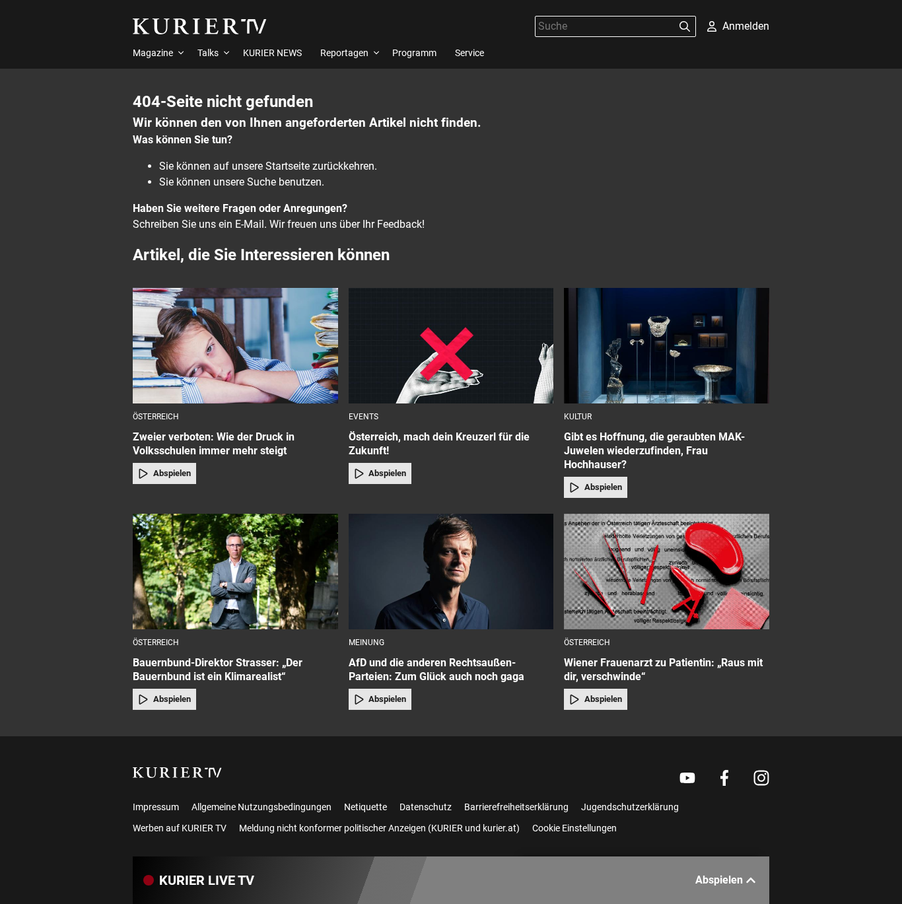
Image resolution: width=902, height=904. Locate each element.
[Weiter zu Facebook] (724, 778)
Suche (261, 182)
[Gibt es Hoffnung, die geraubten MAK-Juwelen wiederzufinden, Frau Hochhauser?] (666, 345)
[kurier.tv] (177, 772)
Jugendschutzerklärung (630, 807)
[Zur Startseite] (200, 26)
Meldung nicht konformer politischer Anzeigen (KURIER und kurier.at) (379, 828)
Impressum (156, 807)
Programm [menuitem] (414, 53)
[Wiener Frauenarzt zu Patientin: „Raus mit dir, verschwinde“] (666, 571)
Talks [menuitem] (208, 53)
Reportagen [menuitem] (344, 53)
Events (363, 416)
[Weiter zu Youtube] (687, 778)
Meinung (366, 642)
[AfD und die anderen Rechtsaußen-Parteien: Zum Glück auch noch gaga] (451, 571)
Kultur (578, 416)
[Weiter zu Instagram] (761, 778)
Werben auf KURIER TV (179, 828)
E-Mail (249, 224)
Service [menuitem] (469, 53)
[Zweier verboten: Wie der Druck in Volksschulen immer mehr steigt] (235, 345)
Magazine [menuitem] (153, 53)
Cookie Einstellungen (574, 828)
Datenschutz (425, 807)
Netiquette (365, 807)
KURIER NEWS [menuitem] (272, 53)
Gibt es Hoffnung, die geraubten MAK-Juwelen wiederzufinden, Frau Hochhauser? (654, 451)
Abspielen (172, 473)
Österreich (156, 416)
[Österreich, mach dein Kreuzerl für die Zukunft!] (451, 345)
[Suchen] (684, 26)
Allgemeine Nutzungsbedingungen (261, 807)
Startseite (287, 166)
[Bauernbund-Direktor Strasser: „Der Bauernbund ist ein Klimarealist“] (235, 571)
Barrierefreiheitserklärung (516, 807)
